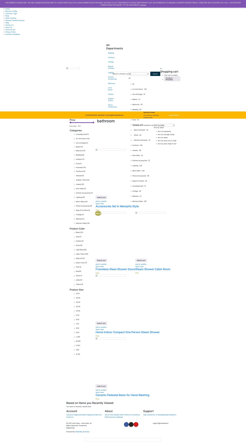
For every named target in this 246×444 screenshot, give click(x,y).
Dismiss (143, 5)
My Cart (99, 415)
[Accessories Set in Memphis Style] (111, 171)
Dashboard (119, 115)
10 (78, 293)
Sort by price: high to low (167, 144)
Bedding (109, 53)
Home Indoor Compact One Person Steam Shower (128, 332)
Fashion (109, 94)
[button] (161, 68)
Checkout (69, 417)
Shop (7, 16)
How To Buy (156, 415)
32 (78, 306)
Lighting (109, 73)
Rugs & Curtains (109, 67)
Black (79, 232)
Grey (79, 245)
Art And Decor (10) (139, 89)
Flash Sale (97, 115)
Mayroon (80, 258)
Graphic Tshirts (109, 99)
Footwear (81, 167)
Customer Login (11, 13)
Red (78, 271)
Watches (80, 219)
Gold (78, 237)
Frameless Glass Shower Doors (115, 269)
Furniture (109, 57)
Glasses (80, 176)
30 (78, 302)
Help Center (147, 415)
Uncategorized (82, 134)
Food (79, 164)
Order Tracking (10, 18)
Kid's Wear (81, 189)
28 (78, 298)
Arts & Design (82, 143)
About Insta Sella (111, 415)
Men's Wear (82, 202)
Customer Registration (74, 415)
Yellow (79, 284)
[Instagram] (131, 424)
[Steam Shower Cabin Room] (150, 234)
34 (78, 311)
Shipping (164, 415)
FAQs (7, 23)
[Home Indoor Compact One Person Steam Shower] (111, 297)
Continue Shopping (169, 78)
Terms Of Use (10, 30)
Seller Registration (89, 415)
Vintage (109, 62)
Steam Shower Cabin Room (152, 269)
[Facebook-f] (126, 424)
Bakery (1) (136, 99)
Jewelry (80, 184)
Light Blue (81, 250)
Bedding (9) (136, 109)
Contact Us (9, 25)
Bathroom (109, 83)
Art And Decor (83, 139)
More (113, 115)
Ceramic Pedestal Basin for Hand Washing (122, 395)
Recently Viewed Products (15, 20)
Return (174, 415)
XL (78, 354)
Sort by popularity (164, 131)
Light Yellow (82, 254)
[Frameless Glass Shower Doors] (111, 234)
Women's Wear (83, 223)
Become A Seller (11, 11)
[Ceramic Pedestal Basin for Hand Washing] (111, 360)
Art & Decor (109, 89)
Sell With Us (121, 415)
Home (7, 9)
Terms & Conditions (133, 415)
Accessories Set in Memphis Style (117, 206)
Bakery (79, 147)
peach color (81, 263)
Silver (79, 276)
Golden (80, 241)
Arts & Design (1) (138, 94)
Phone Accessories (109, 106)
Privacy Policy (10, 32)
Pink (78, 267)
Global (87, 432)
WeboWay (79, 432)
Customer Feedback (12, 34)
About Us (8, 27)
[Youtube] (136, 424)
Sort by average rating (166, 134)
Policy (169, 415)
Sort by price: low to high (167, 141)
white (79, 280)
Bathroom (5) (137, 104)
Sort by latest (163, 137)
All (133, 84)
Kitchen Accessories (109, 78)
